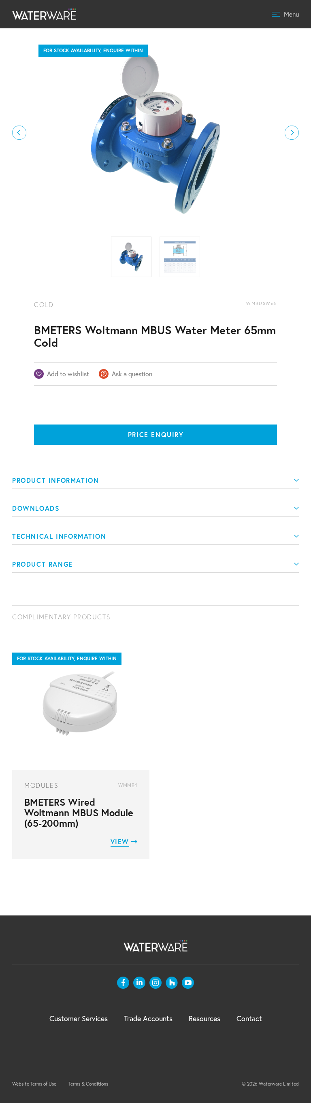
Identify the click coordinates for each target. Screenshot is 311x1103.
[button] (19, 133)
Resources (204, 1018)
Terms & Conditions (88, 1084)
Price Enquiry (156, 434)
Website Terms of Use (34, 1084)
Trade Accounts (148, 1018)
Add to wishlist (68, 374)
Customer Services (78, 1018)
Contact (249, 1018)
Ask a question (132, 374)
